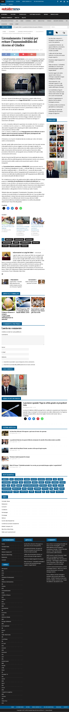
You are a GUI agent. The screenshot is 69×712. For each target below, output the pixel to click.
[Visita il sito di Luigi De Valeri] (2, 274)
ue (43, 492)
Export (3, 630)
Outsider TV (5, 674)
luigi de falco (7, 488)
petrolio (45, 488)
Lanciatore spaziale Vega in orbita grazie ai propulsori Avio (45, 404)
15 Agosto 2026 (14, 433)
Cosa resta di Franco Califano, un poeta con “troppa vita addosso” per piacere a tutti (57, 580)
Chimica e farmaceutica (7, 582)
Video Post (4, 701)
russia (62, 488)
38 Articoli (38, 253)
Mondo (46, 14)
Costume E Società (35, 14)
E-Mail (3, 352)
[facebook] (57, 1)
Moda (22, 21)
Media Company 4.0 (26, 1)
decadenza (29, 239)
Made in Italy (41, 21)
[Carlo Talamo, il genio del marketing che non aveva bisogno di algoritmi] (53, 155)
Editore (18, 1)
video (52, 492)
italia (55, 485)
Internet (4, 648)
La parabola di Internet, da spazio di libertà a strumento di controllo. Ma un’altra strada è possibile (57, 47)
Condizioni (4, 510)
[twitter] (60, 1)
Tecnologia (22, 14)
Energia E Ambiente (6, 18)
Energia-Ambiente (6, 621)
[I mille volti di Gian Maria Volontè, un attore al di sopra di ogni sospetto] (53, 132)
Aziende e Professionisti (29, 50)
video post (60, 492)
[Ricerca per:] (58, 27)
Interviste (4, 652)
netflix (30, 488)
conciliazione (19, 239)
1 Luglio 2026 (14, 458)
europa (41, 482)
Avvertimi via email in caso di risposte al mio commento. (19, 362)
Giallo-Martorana (6, 635)
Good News (4, 639)
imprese (19, 485)
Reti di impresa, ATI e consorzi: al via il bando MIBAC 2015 (22, 310)
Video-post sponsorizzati (8, 532)
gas (8, 485)
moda (24, 488)
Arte (34, 21)
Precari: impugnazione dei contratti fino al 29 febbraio (8, 226)
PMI (67, 21)
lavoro (16, 242)
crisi (21, 482)
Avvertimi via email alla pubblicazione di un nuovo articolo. (19, 365)
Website (4, 357)
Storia (3, 688)
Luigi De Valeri (16, 50)
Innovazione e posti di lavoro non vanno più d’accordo (38, 310)
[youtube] (64, 1)
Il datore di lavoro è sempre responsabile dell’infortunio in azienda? (8, 315)
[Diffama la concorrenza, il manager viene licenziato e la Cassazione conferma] (23, 220)
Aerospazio (4, 568)
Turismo (49, 21)
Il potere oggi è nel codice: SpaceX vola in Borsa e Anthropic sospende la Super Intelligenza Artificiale (56, 76)
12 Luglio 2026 (14, 442)
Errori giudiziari (5, 626)
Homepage (5, 512)
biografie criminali (58, 21)
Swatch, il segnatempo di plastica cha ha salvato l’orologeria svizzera (55, 100)
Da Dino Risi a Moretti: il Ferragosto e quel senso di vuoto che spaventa (56, 40)
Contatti (11, 4)
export (48, 482)
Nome (3, 347)
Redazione (3, 4)
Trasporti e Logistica (7, 692)
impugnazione (7, 242)
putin (56, 488)
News (3, 670)
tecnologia (23, 492)
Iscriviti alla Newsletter (8, 521)
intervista (43, 485)
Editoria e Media (6, 617)
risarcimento (14, 246)
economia (27, 482)
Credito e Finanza (6, 595)
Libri (3, 657)
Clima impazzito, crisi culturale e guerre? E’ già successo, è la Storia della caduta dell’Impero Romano (56, 84)
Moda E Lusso (54, 14)
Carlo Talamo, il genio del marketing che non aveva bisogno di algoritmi (55, 111)
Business (48, 479)
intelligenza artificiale (31, 485)
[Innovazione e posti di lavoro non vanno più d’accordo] (38, 302)
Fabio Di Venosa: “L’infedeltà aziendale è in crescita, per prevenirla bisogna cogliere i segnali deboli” (56, 67)
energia (34, 482)
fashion (62, 482)
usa (48, 492)
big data (33, 479)
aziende (27, 479)
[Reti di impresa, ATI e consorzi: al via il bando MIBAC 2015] (23, 302)
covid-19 (14, 482)
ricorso (5, 246)
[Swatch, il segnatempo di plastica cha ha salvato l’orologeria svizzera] (53, 149)
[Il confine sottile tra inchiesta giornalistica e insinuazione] (60, 149)
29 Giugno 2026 (14, 467)
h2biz (13, 485)
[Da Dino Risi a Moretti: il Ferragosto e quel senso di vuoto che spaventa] (53, 127)
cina (55, 479)
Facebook (55, 482)
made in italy (16, 488)
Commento (5, 334)
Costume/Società (6, 591)
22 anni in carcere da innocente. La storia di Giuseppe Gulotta (57, 570)
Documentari (5, 608)
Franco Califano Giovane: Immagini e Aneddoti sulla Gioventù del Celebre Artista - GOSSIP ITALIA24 (56, 576)
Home (2, 1)
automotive (18, 479)
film (4, 485)
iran (49, 485)
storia (16, 492)
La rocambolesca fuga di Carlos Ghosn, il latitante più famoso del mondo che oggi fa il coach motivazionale (56, 92)
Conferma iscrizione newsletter (10, 524)
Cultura (13, 14)
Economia (4, 14)
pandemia (37, 488)
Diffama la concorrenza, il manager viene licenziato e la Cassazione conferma (22, 227)
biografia (41, 479)
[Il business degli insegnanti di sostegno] (60, 132)
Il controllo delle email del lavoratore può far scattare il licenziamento (37, 227)
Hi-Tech (4, 643)
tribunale (24, 246)
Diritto (17, 18)
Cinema (11, 24)
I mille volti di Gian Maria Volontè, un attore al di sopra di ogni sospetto (57, 55)
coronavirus (6, 482)
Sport (16, 24)
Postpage (4, 515)
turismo (38, 492)
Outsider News (10, 1)
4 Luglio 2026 (14, 450)
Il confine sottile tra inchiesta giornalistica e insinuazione (57, 106)
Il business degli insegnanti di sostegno (20, 457)
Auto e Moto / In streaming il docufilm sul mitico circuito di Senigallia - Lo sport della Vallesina (57, 545)
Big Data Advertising (39, 1)
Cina (17, 21)
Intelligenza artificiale (7, 21)
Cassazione (4, 24)
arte (11, 479)
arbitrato (9, 239)
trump (31, 492)
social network (7, 492)
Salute (24, 18)
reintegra (36, 242)
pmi (51, 488)
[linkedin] (67, 1)
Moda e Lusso (5, 661)
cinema (60, 479)
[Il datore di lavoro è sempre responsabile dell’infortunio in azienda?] (8, 304)
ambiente (5, 479)
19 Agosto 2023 (28, 407)
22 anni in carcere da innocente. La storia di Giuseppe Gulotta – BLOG (57, 567)
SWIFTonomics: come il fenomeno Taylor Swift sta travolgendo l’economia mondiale (57, 562)
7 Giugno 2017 (7, 50)
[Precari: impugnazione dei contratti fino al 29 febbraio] (8, 220)
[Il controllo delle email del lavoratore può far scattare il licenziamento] (37, 220)
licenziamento (25, 242)
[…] (60, 414)
